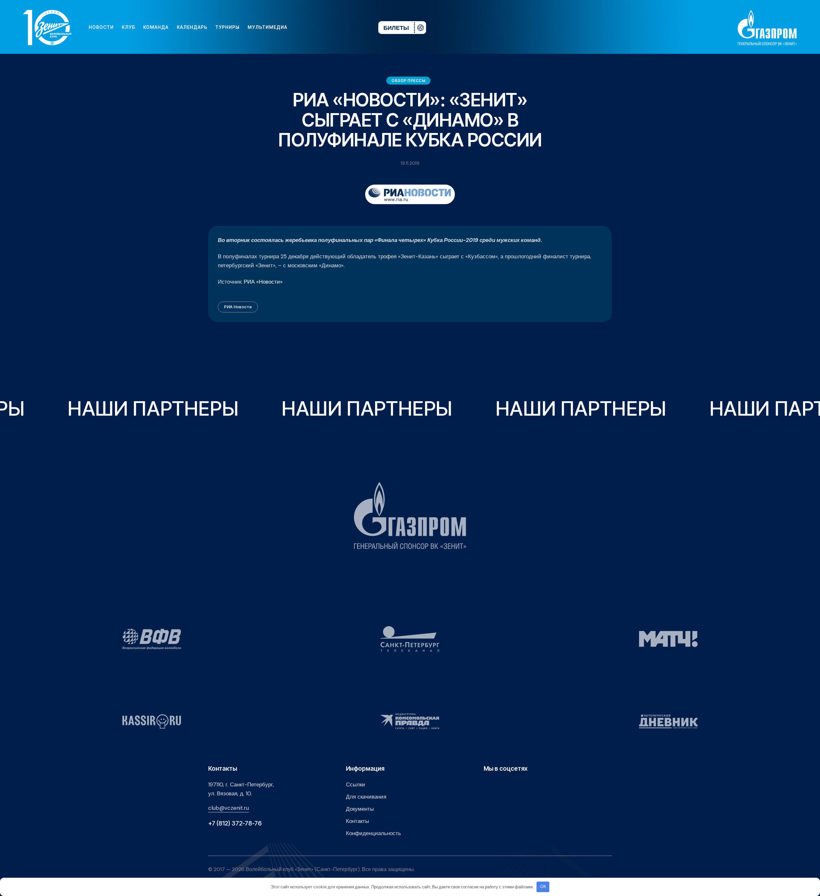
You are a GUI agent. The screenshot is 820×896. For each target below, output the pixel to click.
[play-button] (324, 27)
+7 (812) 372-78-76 (235, 823)
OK (543, 886)
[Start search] (354, 27)
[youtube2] (314, 27)
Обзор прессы (408, 80)
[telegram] (334, 27)
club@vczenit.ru (228, 807)
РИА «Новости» (263, 281)
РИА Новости (238, 306)
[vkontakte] (303, 27)
